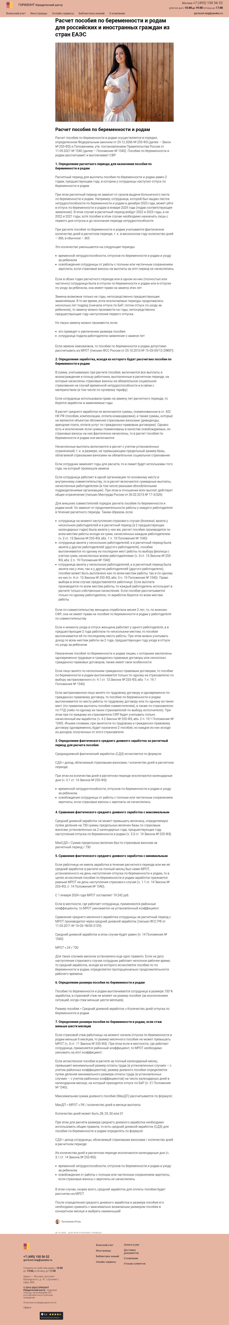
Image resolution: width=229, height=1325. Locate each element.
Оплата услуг (131, 1244)
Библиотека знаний (92, 13)
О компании (117, 13)
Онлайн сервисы (63, 13)
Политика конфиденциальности (39, 1302)
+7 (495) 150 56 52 (208, 3)
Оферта (27, 1307)
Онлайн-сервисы (106, 1261)
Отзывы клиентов (135, 1263)
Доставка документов (131, 1251)
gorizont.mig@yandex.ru (208, 13)
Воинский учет (16, 13)
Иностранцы (38, 13)
